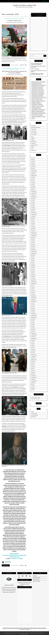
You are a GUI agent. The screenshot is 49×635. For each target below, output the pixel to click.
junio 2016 (33, 303)
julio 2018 (32, 269)
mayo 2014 (33, 345)
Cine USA (37, 97)
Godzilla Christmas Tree (14, 20)
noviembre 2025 (34, 171)
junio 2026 (33, 159)
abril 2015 (32, 326)
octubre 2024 (33, 194)
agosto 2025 (33, 177)
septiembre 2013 (34, 359)
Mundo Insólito (42, 109)
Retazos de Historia (35, 113)
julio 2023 (32, 219)
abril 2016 (32, 306)
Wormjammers (33, 150)
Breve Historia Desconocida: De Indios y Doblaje (38, 71)
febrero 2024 (33, 209)
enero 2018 (33, 278)
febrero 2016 (33, 310)
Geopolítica (38, 102)
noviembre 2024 (34, 193)
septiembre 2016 (34, 301)
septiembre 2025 (34, 175)
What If (33, 118)
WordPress (28, 629)
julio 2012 (32, 384)
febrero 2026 (33, 166)
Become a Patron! (20, 585)
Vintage (43, 116)
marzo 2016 (33, 308)
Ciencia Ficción (8, 18)
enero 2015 (33, 331)
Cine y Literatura (34, 132)
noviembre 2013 (33, 356)
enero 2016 (33, 311)
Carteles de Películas (35, 85)
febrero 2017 (33, 292)
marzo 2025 (33, 186)
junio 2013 (33, 365)
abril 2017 (32, 288)
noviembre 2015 (33, 315)
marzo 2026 (33, 164)
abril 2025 (32, 184)
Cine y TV (33, 99)
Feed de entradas (34, 413)
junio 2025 (33, 180)
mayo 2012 (33, 388)
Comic (32, 136)
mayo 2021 (33, 260)
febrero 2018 (33, 276)
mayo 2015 (33, 324)
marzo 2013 (33, 370)
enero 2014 (33, 352)
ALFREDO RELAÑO (14, 553)
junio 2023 (33, 221)
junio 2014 (33, 343)
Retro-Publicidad (42, 113)
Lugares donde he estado (36, 107)
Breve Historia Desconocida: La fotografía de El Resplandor (37, 64)
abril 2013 (32, 368)
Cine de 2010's (40, 88)
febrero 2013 (33, 372)
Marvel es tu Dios (37, 398)
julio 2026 (32, 157)
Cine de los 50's (34, 90)
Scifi (32, 114)
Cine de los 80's (40, 92)
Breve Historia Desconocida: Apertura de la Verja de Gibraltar (14, 72)
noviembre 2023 (34, 214)
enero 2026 (33, 168)
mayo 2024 (33, 203)
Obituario (33, 111)
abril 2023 (32, 225)
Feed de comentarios (34, 415)
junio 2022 (33, 239)
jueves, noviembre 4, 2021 (18, 74)
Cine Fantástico (34, 95)
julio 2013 (32, 363)
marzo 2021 (33, 264)
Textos (32, 148)
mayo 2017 (33, 287)
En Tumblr (39, 403)
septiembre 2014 (34, 338)
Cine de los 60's (41, 90)
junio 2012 (33, 386)
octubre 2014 (33, 336)
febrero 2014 (33, 350)
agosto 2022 (33, 237)
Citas (37, 99)
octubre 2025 (33, 173)
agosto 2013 (33, 361)
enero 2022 (33, 248)
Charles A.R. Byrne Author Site (24, 5)
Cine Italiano (40, 95)
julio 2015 (32, 320)
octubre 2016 (33, 299)
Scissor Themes (44, 628)
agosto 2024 (33, 198)
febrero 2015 (33, 329)
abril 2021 (32, 262)
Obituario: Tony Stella (35, 68)
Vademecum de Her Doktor (36, 116)
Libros (38, 106)
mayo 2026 (33, 161)
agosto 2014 (33, 340)
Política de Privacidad (36, 577)
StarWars (40, 114)
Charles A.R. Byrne (10, 22)
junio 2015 (33, 322)
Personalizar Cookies (36, 581)
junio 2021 (33, 258)
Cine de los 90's (34, 94)
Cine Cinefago (34, 87)
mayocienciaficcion (35, 109)
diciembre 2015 (33, 313)
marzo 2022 (33, 244)
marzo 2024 (33, 207)
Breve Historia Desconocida (8, 68)
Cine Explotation (41, 94)
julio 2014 (32, 342)
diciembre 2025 (33, 170)
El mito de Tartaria (37, 397)
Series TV (36, 114)
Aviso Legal (35, 575)
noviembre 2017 (33, 281)
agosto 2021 (33, 255)
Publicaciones (21, 18)
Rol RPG (32, 146)
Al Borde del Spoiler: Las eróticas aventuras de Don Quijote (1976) (37, 74)
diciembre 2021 (33, 249)
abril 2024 (32, 205)
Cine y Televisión (34, 134)
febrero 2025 (33, 187)
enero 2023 (33, 230)
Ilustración (40, 104)
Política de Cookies (20, 633)
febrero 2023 (33, 228)
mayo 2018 (33, 271)
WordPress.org (33, 416)
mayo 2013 (33, 366)
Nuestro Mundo (15, 18)
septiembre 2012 (34, 381)
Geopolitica (16, 68)
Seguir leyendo (6, 65)
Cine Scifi (33, 97)
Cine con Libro (40, 87)
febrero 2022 (33, 246)
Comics (40, 99)
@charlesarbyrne (7, 561)
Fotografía (33, 102)
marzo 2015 (33, 327)
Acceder (32, 411)
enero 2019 (33, 267)
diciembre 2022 (33, 232)
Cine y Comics (43, 97)
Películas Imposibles (39, 111)
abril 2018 (32, 272)
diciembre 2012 (33, 375)
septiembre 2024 (34, 196)
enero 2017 (33, 294)
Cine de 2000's (34, 88)
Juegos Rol (34, 106)
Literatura (42, 106)
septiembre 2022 (34, 235)
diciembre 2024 (33, 191)
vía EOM (12, 315)
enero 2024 (33, 210)
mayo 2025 (33, 182)
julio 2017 (32, 285)
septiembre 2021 (34, 253)
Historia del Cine (34, 104)
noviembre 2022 (34, 233)
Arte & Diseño (33, 125)
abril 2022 (32, 242)
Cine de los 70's (34, 92)
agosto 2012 (33, 382)
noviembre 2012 (33, 377)
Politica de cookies (36, 579)
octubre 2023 (33, 216)
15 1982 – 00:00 (17, 558)
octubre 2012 (33, 379)
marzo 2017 (33, 290)
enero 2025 (33, 189)
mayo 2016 (33, 304)
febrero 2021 (33, 265)
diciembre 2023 (33, 212)
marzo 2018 (33, 274)
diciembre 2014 (33, 333)
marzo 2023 (33, 226)
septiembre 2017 (34, 283)
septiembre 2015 (34, 317)
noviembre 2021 (33, 251)
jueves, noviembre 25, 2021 (18, 22)
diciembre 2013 (33, 354)
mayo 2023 (33, 223)
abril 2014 (32, 347)
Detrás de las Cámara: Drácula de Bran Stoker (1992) (38, 67)
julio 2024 (32, 200)
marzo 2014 (33, 349)
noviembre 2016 (33, 297)
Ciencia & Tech (42, 85)
